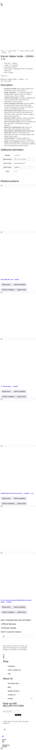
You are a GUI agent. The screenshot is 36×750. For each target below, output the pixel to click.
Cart (9, 674)
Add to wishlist (19, 284)
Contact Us (11, 695)
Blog (9, 687)
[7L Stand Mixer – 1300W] (18, 337)
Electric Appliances (14, 670)
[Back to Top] (1, 748)
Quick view (21, 290)
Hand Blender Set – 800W (10, 279)
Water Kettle (12, 51)
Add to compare (8, 290)
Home (3, 51)
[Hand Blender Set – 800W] (18, 230)
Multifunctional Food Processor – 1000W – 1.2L (17, 493)
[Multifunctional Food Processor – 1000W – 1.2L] (18, 444)
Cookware (11, 666)
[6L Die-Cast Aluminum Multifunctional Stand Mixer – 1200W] (18, 551)
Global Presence (13, 691)
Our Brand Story (13, 683)
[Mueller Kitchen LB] (1, 3)
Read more (6, 284)
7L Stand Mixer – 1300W (9, 386)
